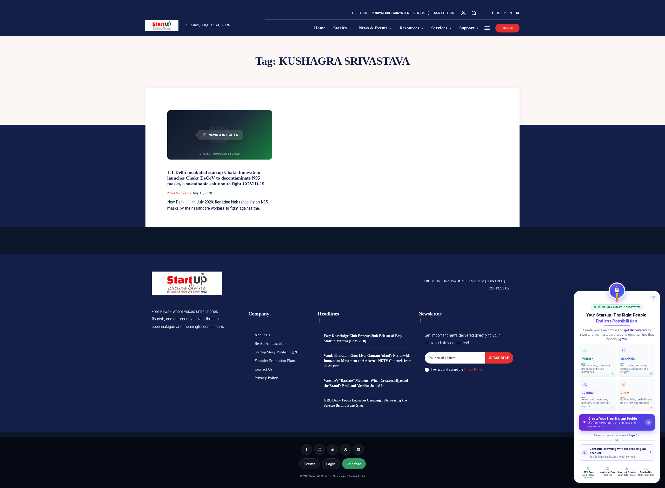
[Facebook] (492, 13)
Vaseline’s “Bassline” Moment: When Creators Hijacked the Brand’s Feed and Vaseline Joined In (366, 383)
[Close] (653, 297)
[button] (474, 13)
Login (331, 464)
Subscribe (499, 358)
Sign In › (634, 435)
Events (309, 464)
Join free (354, 464)
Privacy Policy (473, 369)
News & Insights (179, 193)
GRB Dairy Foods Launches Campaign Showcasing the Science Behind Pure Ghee (365, 402)
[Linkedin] (505, 13)
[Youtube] (517, 13)
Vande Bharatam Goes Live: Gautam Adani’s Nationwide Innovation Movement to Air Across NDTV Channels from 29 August (367, 361)
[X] (511, 13)
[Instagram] (499, 13)
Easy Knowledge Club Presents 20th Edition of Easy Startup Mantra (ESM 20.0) (363, 338)
